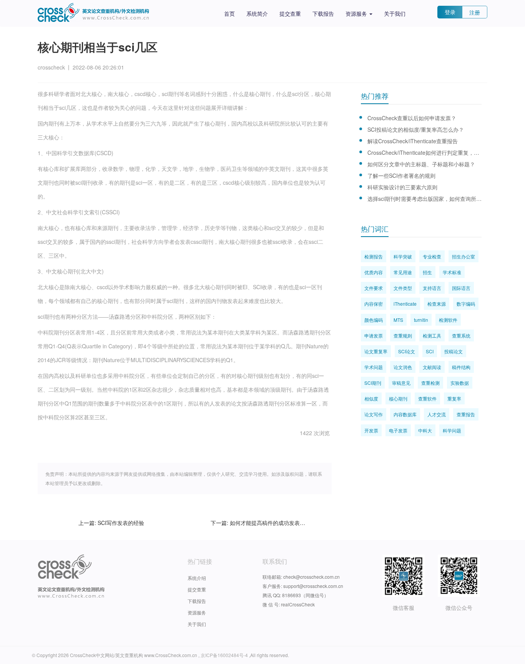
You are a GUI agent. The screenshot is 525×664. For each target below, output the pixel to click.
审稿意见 (401, 382)
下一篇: (258, 523)
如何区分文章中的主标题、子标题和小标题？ (421, 164)
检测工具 (432, 335)
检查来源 (436, 303)
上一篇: (111, 523)
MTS (398, 319)
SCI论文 (406, 351)
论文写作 (373, 414)
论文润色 (403, 367)
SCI (430, 351)
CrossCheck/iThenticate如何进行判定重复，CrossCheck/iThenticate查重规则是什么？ (424, 152)
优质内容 (373, 272)
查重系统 (461, 335)
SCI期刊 (372, 382)
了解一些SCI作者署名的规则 (401, 175)
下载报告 (323, 13)
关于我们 (394, 13)
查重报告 (466, 414)
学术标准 (452, 272)
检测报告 (373, 256)
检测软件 (448, 319)
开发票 (371, 430)
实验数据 (459, 382)
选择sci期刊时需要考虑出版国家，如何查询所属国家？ (424, 198)
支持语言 (432, 288)
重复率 (454, 398)
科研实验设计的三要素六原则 (402, 187)
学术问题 (373, 367)
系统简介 (257, 13)
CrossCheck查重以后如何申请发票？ (411, 118)
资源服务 (357, 13)
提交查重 (290, 13)
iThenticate (405, 303)
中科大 (425, 430)
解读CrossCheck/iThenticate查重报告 (412, 141)
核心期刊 (398, 398)
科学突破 (403, 256)
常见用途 (403, 272)
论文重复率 (375, 351)
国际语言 (461, 288)
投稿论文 (453, 351)
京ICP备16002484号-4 (225, 655)
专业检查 (432, 256)
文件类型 (403, 288)
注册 (474, 12)
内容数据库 (405, 414)
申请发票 (373, 335)
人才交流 (436, 414)
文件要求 (373, 288)
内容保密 (373, 303)
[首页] (93, 12)
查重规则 (403, 335)
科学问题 (452, 430)
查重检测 (430, 382)
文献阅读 (432, 367)
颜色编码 (373, 319)
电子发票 (398, 430)
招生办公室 (463, 256)
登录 (450, 12)
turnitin (421, 319)
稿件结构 (461, 367)
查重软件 (427, 398)
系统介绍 (197, 578)
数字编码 (466, 303)
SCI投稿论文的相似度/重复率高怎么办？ (415, 129)
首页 (229, 13)
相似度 (371, 398)
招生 (427, 272)
